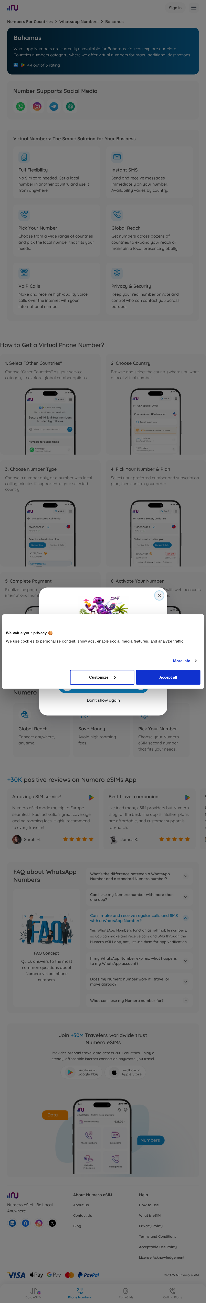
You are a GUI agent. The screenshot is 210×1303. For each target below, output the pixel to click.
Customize (99, 677)
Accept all (168, 677)
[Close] (159, 595)
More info (182, 661)
